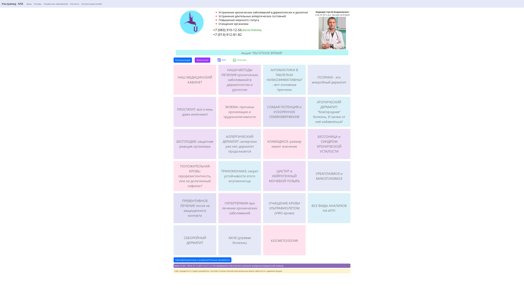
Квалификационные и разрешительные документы (202, 259)
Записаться (202, 60)
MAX (224, 60)
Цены (29, 4)
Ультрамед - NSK (12, 4)
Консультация (182, 60)
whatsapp (241, 60)
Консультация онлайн (91, 4)
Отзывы (37, 4)
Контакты (74, 4)
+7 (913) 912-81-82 (227, 34)
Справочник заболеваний (56, 4)
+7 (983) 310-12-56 (227, 30)
